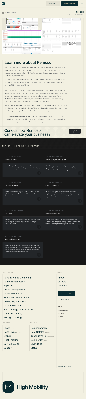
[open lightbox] (22, 24)
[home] (3, 3)
